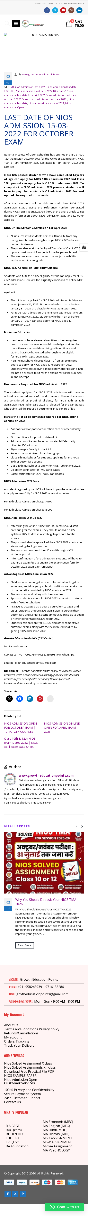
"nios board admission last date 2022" (45, 99)
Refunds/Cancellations (21, 1033)
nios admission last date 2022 (46, 103)
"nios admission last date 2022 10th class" (41, 91)
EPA (16, 1138)
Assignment (62, 1146)
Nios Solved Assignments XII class (30, 1067)
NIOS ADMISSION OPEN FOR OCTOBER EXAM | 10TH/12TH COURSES (20, 727)
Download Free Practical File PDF (29, 1071)
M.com (48, 1146)
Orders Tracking (16, 1041)
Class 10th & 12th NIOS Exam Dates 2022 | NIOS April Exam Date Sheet (21, 743)
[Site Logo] (32, 23)
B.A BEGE (13, 1126)
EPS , (9, 1142)
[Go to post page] (44, 863)
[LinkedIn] (79, 10)
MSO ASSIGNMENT (57, 1138)
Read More (25, 945)
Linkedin (23, 1194)
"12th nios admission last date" (26, 87)
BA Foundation (17, 1146)
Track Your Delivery (19, 1045)
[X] (55, 10)
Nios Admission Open (20, 1079)
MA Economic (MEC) (58, 1122)
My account (13, 1037)
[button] (7, 23)
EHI (9, 1138)
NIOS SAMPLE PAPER (20, 1075)
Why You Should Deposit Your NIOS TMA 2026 (45, 901)
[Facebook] (47, 10)
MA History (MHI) (56, 1134)
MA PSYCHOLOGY (57, 1150)
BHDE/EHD (14, 1134)
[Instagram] (71, 10)
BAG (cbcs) (14, 1130)
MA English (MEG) (56, 1126)
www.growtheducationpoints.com (41, 74)
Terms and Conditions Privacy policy (31, 1029)
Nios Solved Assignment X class (28, 1063)
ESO (16, 1142)
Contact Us (12, 1102)
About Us (11, 1025)
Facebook (8, 1194)
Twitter (15, 1194)
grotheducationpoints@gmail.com (42, 994)
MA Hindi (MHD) (55, 1130)
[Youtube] (63, 10)
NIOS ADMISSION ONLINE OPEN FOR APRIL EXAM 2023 (62, 727)
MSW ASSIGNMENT (58, 1142)
